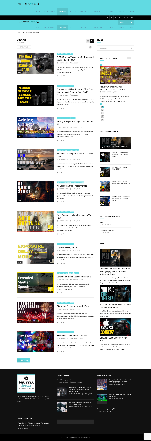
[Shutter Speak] (28, 3)
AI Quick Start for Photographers (72, 186)
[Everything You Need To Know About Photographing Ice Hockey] (102, 384)
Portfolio (84, 11)
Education (60, 53)
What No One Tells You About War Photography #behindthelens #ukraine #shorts (115, 271)
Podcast (109, 11)
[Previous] (101, 65)
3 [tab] (102, 113)
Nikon (66, 53)
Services (97, 11)
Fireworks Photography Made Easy (73, 306)
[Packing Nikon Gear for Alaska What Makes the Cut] (105, 186)
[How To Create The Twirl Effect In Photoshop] (102, 399)
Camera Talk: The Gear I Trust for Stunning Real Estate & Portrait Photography (80, 389)
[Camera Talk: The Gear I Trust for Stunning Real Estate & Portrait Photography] (62, 392)
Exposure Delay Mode (67, 247)
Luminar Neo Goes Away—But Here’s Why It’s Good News (121, 198)
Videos (62, 11)
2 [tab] (102, 110)
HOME (38, 11)
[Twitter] (111, 17)
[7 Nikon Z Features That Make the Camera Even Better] (105, 157)
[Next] (101, 104)
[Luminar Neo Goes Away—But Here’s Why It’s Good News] (105, 201)
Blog (72, 11)
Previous (24, 360)
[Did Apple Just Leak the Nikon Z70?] (105, 172)
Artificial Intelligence (64, 182)
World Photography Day (65, 380)
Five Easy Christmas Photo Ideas (72, 335)
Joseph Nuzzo (63, 63)
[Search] (132, 17)
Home (18, 32)
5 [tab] (102, 119)
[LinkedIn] (116, 17)
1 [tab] (102, 107)
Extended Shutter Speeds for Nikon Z (74, 277)
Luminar (67, 118)
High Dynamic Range (107, 230)
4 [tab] (102, 116)
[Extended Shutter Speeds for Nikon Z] (35, 282)
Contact (120, 11)
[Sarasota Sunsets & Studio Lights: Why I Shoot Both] (62, 407)
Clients (131, 11)
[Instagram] (124, 17)
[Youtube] (120, 17)
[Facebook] (107, 17)
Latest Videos (49, 11)
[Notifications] (128, 17)
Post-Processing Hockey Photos (107, 409)
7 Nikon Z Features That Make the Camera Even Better (120, 154)
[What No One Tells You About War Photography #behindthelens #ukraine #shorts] (115, 143)
